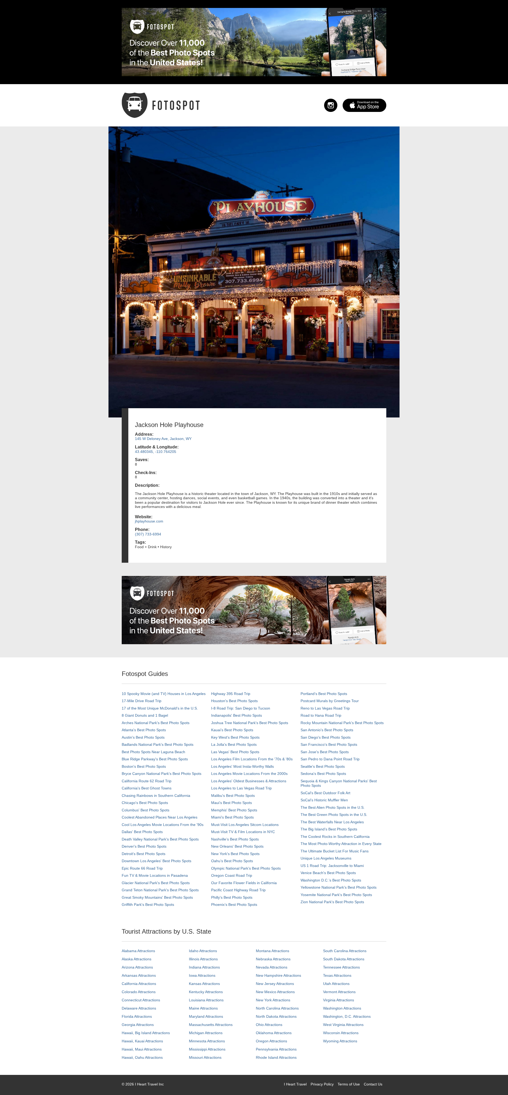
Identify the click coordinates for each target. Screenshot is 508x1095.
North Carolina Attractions (277, 1008)
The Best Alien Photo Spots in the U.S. (333, 807)
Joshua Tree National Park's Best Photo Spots (249, 723)
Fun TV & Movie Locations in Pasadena (155, 875)
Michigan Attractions (206, 1033)
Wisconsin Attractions (341, 1033)
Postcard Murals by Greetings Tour (330, 701)
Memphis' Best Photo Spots (234, 810)
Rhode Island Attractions (276, 1057)
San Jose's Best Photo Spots (325, 752)
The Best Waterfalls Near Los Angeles (332, 822)
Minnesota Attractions (207, 1041)
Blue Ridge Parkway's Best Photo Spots (155, 759)
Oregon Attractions (271, 1041)
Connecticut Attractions (141, 1000)
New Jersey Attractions (275, 984)
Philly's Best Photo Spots (231, 897)
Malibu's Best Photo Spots (233, 795)
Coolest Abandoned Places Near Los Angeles (159, 817)
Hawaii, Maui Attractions (142, 1049)
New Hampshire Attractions (278, 975)
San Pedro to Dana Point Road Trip (330, 759)
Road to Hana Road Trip (321, 715)
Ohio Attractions (269, 1025)
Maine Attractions (203, 1008)
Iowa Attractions (202, 975)
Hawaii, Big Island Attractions (146, 1033)
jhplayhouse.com (149, 521)
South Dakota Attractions (343, 959)
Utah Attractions (336, 984)
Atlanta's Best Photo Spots (144, 730)
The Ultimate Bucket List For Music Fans (335, 851)
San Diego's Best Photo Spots (326, 737)
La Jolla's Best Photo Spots (234, 744)
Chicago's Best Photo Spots (145, 803)
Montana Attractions (272, 951)
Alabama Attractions (138, 951)
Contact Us (373, 1084)
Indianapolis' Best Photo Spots (236, 715)
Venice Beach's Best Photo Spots (328, 873)
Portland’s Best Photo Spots (324, 694)
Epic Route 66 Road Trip (142, 868)
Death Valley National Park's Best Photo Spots (160, 839)
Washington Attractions (342, 1008)
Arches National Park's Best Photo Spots (155, 723)
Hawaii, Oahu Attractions (142, 1057)
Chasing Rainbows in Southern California (156, 795)
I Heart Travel (295, 1084)
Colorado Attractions (139, 992)
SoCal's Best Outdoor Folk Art (325, 793)
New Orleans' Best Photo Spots (237, 846)
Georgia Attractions (138, 1025)
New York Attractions (273, 1000)
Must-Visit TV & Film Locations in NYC (243, 832)
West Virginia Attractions (343, 1025)
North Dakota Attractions (276, 1016)
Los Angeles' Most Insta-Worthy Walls (242, 766)
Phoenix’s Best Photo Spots (234, 904)
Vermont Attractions (339, 992)
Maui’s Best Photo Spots (231, 803)
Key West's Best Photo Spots (235, 737)
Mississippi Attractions (207, 1049)
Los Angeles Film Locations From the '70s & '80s (252, 759)
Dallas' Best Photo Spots (142, 832)
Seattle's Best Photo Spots (323, 766)
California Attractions (139, 984)
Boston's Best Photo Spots (144, 766)
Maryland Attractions (206, 1016)
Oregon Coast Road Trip (231, 875)
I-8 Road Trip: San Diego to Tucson (240, 708)
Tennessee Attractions (341, 967)
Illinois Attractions (203, 959)
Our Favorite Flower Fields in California (244, 883)
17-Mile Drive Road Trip (141, 701)
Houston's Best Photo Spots (234, 701)
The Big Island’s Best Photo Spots (329, 829)
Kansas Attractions (204, 984)
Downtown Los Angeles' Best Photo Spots (156, 861)
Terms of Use (349, 1084)
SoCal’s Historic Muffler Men (324, 800)
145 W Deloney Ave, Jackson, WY (163, 439)
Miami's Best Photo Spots (232, 817)
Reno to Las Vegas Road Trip (325, 708)
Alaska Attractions (136, 959)
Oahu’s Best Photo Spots (232, 861)
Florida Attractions (137, 1016)
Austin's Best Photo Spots (143, 737)
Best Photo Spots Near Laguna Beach (153, 752)
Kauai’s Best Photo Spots (232, 730)
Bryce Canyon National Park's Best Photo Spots (161, 773)
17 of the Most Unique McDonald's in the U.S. (160, 708)
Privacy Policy (322, 1084)
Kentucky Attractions (206, 992)
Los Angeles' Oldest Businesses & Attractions (248, 781)
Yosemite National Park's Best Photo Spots (336, 895)
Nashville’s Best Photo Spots (235, 839)
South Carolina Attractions (344, 951)
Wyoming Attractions (340, 1041)
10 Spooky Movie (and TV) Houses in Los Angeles (164, 694)
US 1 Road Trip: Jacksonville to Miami (332, 866)
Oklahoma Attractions (274, 1033)
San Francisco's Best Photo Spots (329, 744)
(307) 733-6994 (148, 534)
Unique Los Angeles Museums (326, 858)
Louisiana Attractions (206, 1000)
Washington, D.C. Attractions (347, 1016)
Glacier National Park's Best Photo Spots (156, 883)
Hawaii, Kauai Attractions (142, 1041)
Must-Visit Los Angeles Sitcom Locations (245, 825)
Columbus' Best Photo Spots (145, 810)
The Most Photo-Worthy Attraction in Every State (341, 844)
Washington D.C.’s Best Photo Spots (331, 880)
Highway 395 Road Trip (230, 694)
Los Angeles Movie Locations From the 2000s (249, 773)
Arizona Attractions (137, 967)
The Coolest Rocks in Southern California (335, 836)
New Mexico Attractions (275, 992)
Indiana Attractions (204, 967)
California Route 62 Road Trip (146, 781)
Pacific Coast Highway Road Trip (238, 890)
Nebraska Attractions (273, 959)
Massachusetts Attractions (211, 1025)
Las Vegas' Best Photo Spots (235, 752)
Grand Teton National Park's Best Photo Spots (160, 890)
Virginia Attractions (338, 1000)
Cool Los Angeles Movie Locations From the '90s (162, 825)
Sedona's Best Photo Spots (323, 773)
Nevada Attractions (271, 967)
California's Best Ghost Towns (146, 788)
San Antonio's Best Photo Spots (327, 730)
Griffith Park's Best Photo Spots (148, 904)
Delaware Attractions (139, 1008)
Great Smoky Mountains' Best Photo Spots (157, 897)
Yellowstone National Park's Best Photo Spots (339, 887)
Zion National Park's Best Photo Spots (332, 902)
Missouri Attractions (205, 1057)
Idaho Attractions (203, 951)
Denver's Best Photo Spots (144, 846)
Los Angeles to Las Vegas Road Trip (241, 788)
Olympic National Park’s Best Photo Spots (246, 868)
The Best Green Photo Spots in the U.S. (334, 814)
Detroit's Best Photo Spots (143, 854)
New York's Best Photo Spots (235, 854)
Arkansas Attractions (139, 975)
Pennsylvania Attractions (276, 1049)
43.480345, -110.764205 (155, 451)
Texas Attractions (337, 975)
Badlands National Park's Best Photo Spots (157, 744)
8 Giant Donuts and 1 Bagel (145, 715)
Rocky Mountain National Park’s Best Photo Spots (342, 723)
